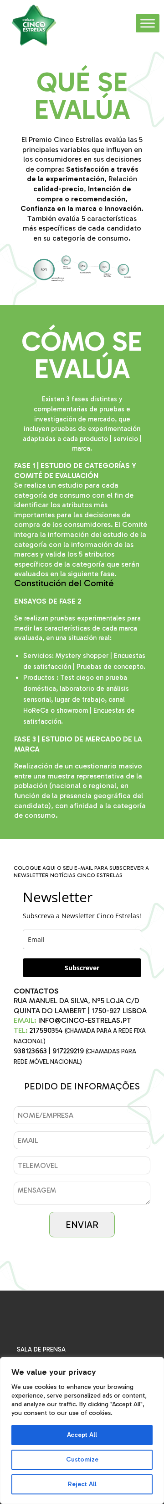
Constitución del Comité (64, 583)
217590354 (46, 1030)
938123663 (30, 1050)
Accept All (82, 1435)
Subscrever (82, 967)
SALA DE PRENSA (41, 1349)
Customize (82, 1459)
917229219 (68, 1050)
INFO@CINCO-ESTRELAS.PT (84, 1020)
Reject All (82, 1484)
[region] (82, 1430)
